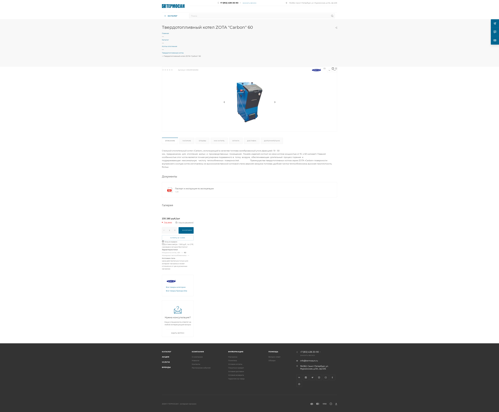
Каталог (166, 352)
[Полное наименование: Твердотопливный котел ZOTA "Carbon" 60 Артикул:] (249, 102)
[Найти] (332, 16)
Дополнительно (272, 141)
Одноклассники (332, 377)
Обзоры (271, 360)
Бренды (166, 367)
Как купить (219, 141)
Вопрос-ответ (274, 357)
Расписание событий (201, 368)
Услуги (166, 362)
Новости (195, 360)
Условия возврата (236, 375)
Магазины (232, 357)
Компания (198, 352)
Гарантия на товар (236, 379)
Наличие (187, 141)
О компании (197, 357)
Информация (235, 352)
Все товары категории (176, 287)
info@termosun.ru (309, 360)
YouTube (326, 377)
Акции (165, 357)
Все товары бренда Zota (176, 291)
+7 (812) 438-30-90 (229, 3)
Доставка (251, 141)
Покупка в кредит (236, 368)
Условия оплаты (235, 364)
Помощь (273, 352)
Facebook (306, 377)
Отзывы (202, 141)
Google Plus (299, 384)
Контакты (196, 364)
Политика (232, 360)
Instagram (319, 377)
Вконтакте (299, 377)
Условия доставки (236, 371)
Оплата (235, 141)
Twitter (312, 377)
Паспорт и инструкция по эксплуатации (194, 188)
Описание (170, 141)
